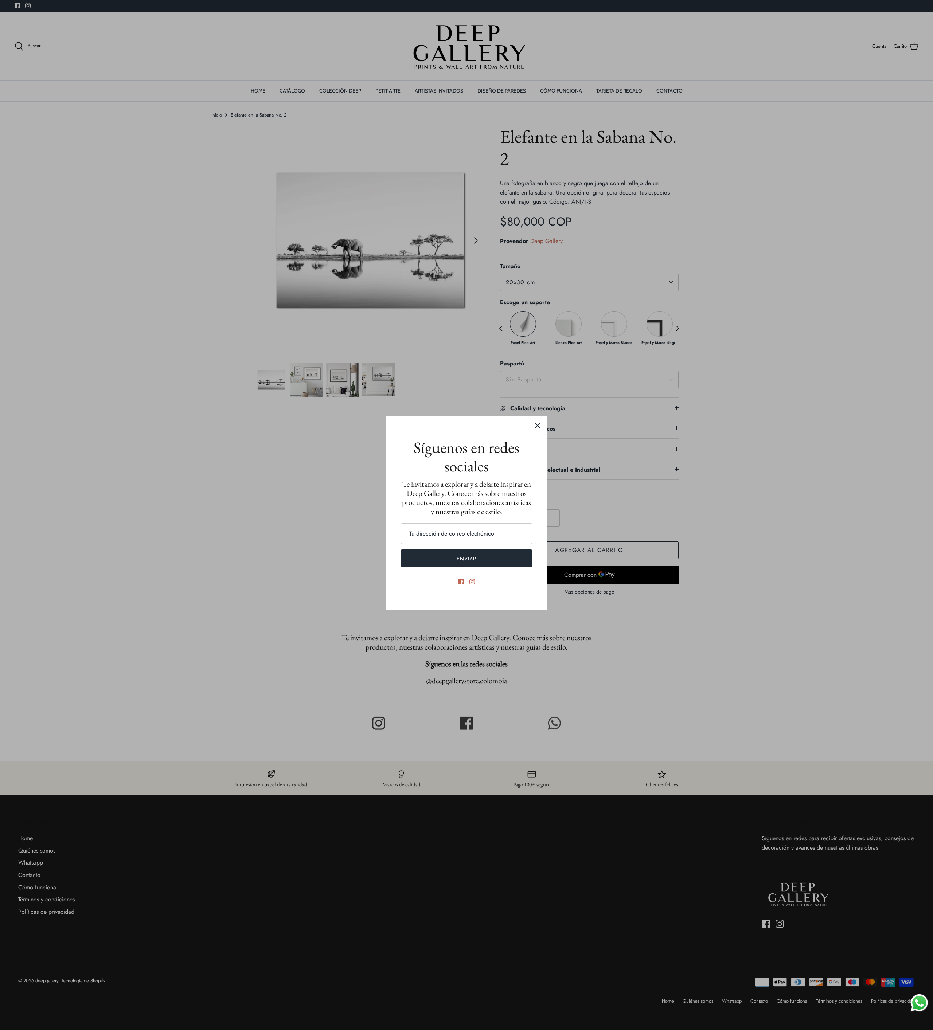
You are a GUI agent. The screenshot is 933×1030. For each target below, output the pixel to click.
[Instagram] (472, 581)
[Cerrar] (538, 426)
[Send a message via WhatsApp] (919, 1003)
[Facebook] (461, 581)
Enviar (467, 558)
